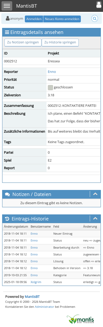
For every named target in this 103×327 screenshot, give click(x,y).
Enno (52, 71)
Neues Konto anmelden (62, 19)
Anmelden (33, 19)
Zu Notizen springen (23, 42)
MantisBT (32, 296)
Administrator (44, 307)
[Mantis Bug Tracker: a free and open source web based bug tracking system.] (80, 318)
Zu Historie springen (60, 42)
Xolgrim (36, 282)
